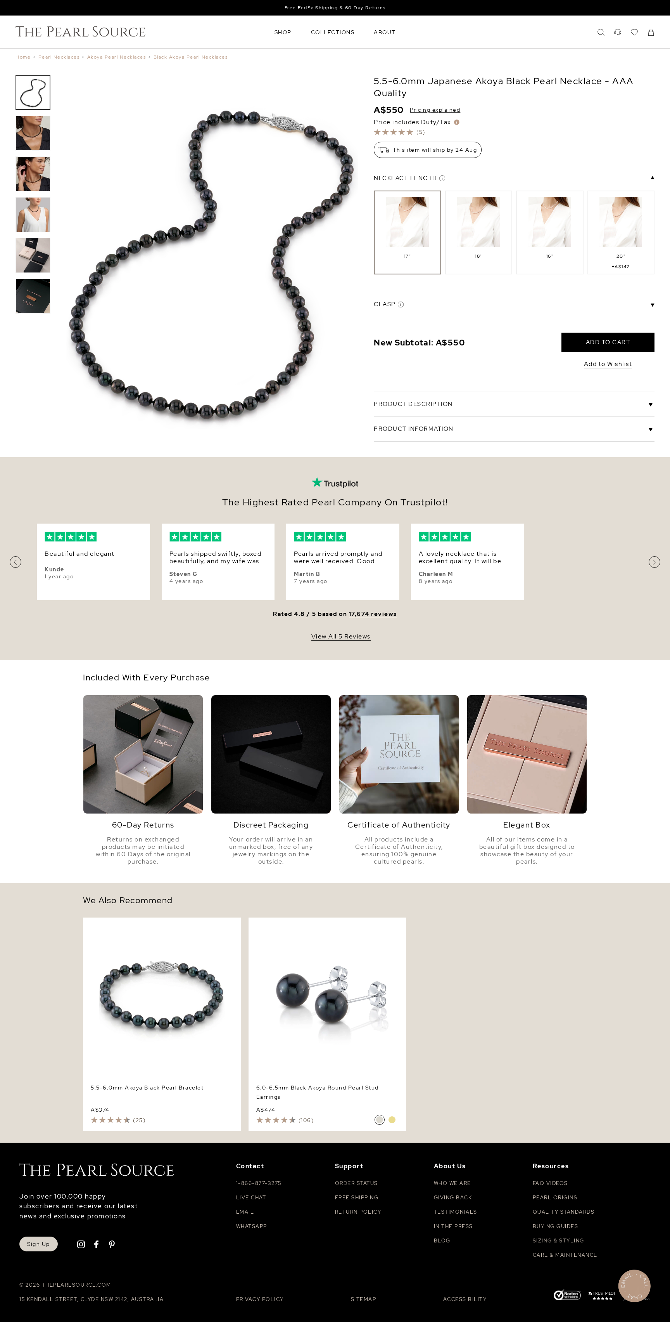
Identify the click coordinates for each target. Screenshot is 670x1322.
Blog (442, 1240)
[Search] (600, 32)
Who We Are (452, 1183)
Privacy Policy (260, 1299)
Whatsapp (251, 1226)
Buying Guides (555, 1226)
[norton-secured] (567, 1296)
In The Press (453, 1226)
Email (245, 1212)
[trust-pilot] (602, 1297)
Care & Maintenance (565, 1255)
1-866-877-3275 (258, 1183)
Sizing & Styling (558, 1240)
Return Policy (358, 1212)
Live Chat (251, 1197)
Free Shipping (357, 1197)
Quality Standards (564, 1212)
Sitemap (363, 1299)
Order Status (356, 1183)
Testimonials (455, 1212)
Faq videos (550, 1183)
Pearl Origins (555, 1197)
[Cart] (651, 32)
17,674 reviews (373, 614)
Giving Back (453, 1197)
